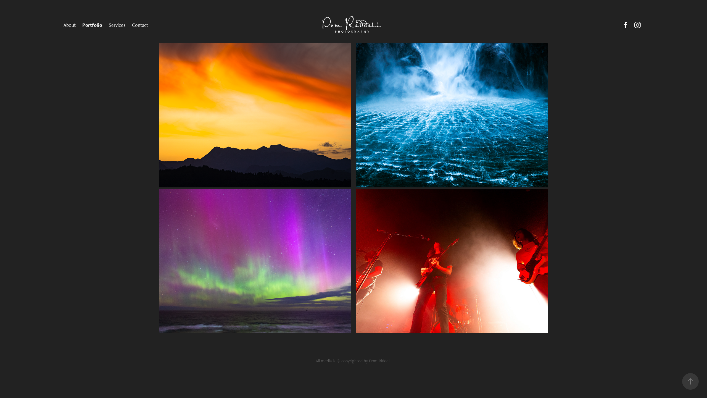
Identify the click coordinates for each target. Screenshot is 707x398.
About (70, 25)
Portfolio (92, 25)
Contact (140, 25)
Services (117, 25)
